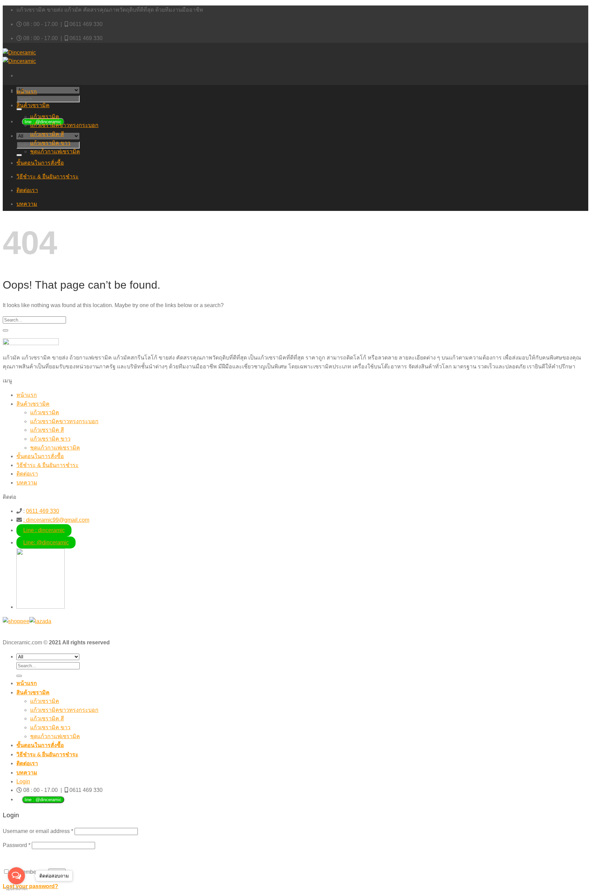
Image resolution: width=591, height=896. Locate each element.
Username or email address (38, 831)
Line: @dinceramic (46, 542)
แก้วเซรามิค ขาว (50, 143)
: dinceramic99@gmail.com (56, 520)
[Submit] (19, 109)
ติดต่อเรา (27, 190)
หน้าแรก (26, 91)
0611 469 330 (86, 24)
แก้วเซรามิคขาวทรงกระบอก (64, 125)
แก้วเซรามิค (44, 116)
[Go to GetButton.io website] (16, 889)
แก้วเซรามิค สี (47, 134)
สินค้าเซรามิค (33, 105)
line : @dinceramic (43, 799)
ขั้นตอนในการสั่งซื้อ (40, 163)
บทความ (26, 204)
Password (16, 845)
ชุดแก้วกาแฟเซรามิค (55, 151)
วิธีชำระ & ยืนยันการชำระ (47, 176)
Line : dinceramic (44, 530)
